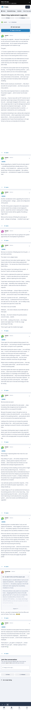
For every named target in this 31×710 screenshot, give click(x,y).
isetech (5, 22)
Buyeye (6, 230)
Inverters (14, 22)
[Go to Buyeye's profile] (2, 231)
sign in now (8, 663)
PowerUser (7, 571)
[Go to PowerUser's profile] (2, 572)
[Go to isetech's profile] (2, 22)
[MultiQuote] (2, 153)
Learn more (3, 2)
